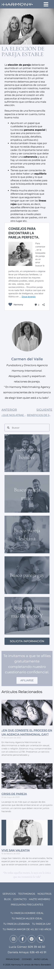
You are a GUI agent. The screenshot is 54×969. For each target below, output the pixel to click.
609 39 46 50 (36, 947)
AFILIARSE (27, 680)
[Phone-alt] (40, 939)
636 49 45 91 (38, 952)
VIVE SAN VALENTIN (16, 850)
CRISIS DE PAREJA (14, 794)
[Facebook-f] (22, 939)
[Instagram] (13, 939)
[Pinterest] (31, 939)
